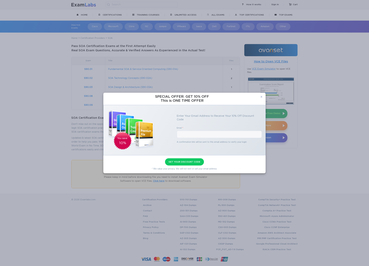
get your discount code (184, 162)
